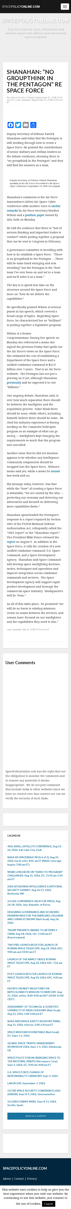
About (7, 1178)
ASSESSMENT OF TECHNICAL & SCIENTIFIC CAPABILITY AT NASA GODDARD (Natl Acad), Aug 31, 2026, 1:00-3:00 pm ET (34, 1010)
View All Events (35, 1116)
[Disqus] (35, 718)
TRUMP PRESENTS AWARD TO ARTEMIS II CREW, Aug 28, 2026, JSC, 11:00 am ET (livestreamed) (32, 934)
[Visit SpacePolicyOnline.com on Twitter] (29, 1143)
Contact (19, 1178)
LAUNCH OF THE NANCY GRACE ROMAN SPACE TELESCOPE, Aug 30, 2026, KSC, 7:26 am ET (34, 963)
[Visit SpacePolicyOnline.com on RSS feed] (40, 1143)
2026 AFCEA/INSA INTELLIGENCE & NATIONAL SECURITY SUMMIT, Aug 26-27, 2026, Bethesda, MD (34, 890)
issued (55, 471)
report (11, 541)
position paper (34, 215)
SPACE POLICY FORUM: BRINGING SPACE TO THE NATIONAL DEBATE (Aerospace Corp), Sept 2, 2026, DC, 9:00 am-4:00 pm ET (33, 1061)
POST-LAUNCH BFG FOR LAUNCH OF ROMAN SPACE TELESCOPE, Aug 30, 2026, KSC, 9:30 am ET (34, 977)
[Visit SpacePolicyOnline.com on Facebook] (35, 1143)
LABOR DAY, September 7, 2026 (26, 1083)
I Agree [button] (48, 1203)
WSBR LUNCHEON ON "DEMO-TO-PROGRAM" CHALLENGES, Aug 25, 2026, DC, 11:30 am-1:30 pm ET (35, 875)
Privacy (32, 1178)
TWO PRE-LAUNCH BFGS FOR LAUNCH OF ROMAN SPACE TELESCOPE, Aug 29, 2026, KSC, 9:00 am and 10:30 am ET (35, 948)
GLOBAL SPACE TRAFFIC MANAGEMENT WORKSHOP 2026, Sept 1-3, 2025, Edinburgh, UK (34, 1047)
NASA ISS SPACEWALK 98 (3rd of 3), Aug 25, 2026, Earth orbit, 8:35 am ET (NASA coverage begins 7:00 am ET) (34, 861)
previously (14, 382)
